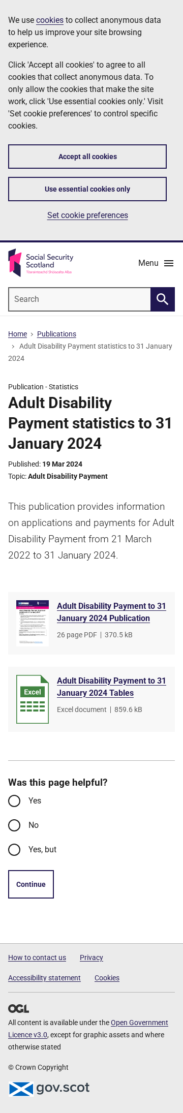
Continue (31, 884)
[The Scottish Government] (48, 1089)
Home (17, 334)
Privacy (91, 957)
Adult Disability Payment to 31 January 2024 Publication (111, 612)
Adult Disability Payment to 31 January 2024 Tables (111, 687)
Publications (56, 334)
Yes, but (42, 849)
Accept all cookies (87, 156)
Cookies (107, 978)
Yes (34, 801)
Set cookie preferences (87, 215)
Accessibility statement (44, 978)
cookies (50, 20)
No (33, 825)
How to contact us (37, 957)
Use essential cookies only (87, 189)
